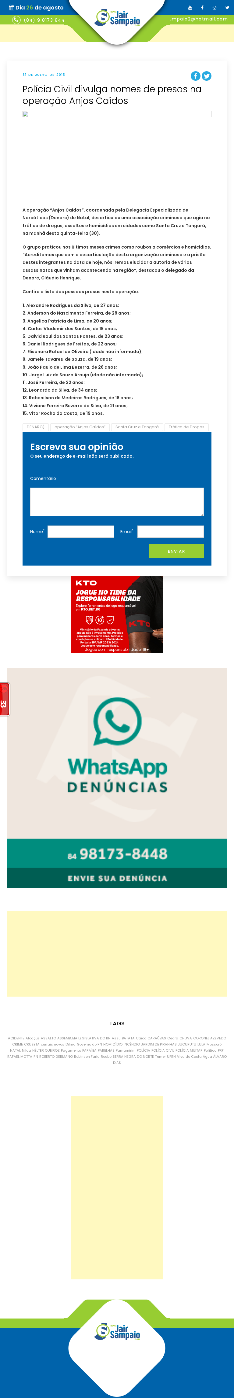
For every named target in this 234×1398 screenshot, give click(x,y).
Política (210, 1050)
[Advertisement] (117, 954)
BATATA (128, 1038)
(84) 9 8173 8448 (46, 20)
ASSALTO (48, 1038)
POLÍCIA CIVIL (162, 1050)
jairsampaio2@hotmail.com (193, 19)
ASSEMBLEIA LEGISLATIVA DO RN (84, 1038)
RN (36, 1056)
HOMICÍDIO (112, 1044)
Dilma (71, 1044)
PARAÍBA (89, 1050)
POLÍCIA (143, 1050)
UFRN (171, 1056)
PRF (221, 1050)
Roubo (106, 1056)
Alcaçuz (33, 1038)
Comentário (43, 478)
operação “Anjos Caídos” (80, 427)
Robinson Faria (87, 1056)
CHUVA (185, 1038)
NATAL (15, 1050)
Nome (37, 531)
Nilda (26, 1050)
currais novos (52, 1044)
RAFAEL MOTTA (19, 1056)
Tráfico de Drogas (186, 427)
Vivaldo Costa (189, 1056)
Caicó (141, 1038)
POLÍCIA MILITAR (189, 1050)
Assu (116, 1038)
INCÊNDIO (132, 1044)
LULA (201, 1044)
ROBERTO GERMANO (56, 1056)
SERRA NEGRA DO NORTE (133, 1056)
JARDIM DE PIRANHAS (159, 1044)
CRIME (17, 1044)
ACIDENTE (16, 1038)
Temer (160, 1056)
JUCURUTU (187, 1044)
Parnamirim (126, 1050)
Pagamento (71, 1050)
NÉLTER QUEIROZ (46, 1050)
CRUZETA (32, 1044)
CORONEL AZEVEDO (209, 1038)
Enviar (176, 551)
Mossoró (214, 1044)
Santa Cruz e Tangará (137, 427)
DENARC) (35, 427)
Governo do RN (89, 1044)
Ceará (172, 1038)
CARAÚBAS (156, 1038)
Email (126, 531)
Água (207, 1056)
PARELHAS (106, 1050)
